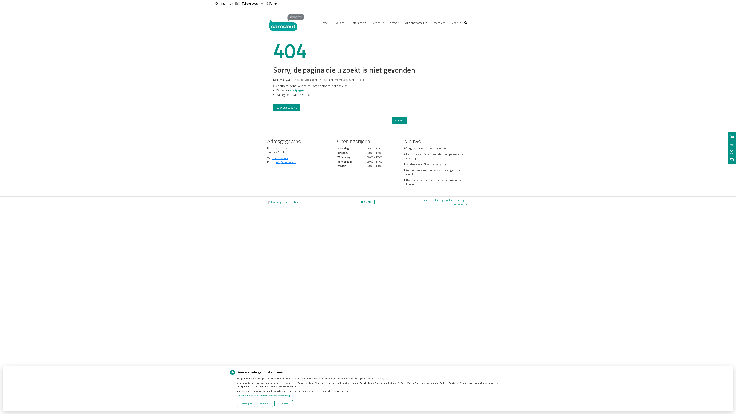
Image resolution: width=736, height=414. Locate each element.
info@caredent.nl (286, 162)
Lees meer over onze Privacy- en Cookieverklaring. (263, 395)
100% (268, 3)
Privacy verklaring (433, 200)
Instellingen (246, 403)
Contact (392, 23)
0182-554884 (280, 158)
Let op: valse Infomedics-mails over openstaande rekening (434, 156)
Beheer (295, 202)
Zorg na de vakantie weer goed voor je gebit (432, 148)
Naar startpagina (286, 107)
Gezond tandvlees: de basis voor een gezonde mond (433, 172)
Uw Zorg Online (280, 202)
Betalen (376, 23)
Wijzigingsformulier (416, 23)
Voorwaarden (461, 204)
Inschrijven (439, 23)
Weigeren (265, 403)
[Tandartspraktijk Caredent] (286, 22)
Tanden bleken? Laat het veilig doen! (427, 164)
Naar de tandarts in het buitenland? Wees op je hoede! (433, 182)
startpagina (297, 90)
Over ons (339, 23)
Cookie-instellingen (456, 200)
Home (324, 23)
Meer (454, 23)
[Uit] (237, 3)
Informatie (358, 23)
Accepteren (283, 403)
